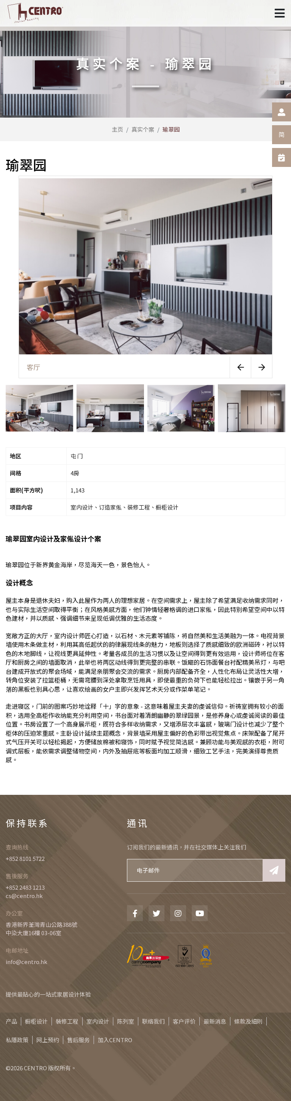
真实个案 (142, 129)
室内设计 (97, 1021)
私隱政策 (17, 1040)
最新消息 (214, 1021)
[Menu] (279, 13)
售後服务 (17, 876)
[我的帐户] (281, 111)
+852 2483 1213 (25, 887)
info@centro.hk (26, 962)
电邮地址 (17, 950)
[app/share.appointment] (281, 157)
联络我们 (153, 1021)
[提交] (274, 870)
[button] (240, 367)
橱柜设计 (36, 1021)
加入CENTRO (115, 1040)
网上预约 (47, 1040)
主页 (117, 129)
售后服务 (78, 1040)
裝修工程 (67, 1021)
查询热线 (17, 847)
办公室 (14, 913)
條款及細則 (248, 1021)
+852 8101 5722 (25, 858)
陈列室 (125, 1021)
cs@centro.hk (24, 896)
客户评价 (184, 1021)
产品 (11, 1021)
